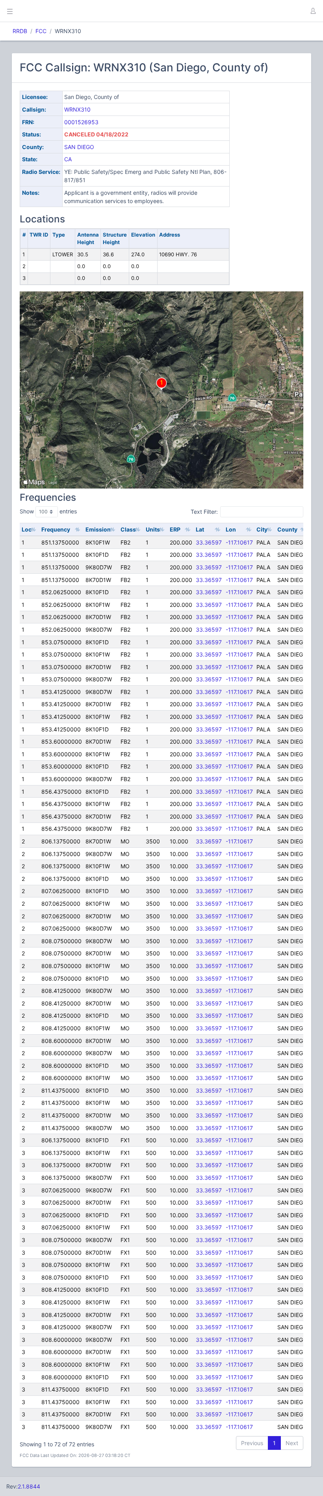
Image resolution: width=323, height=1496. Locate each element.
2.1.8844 (29, 1486)
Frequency (55, 529)
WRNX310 (77, 109)
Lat (200, 529)
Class (128, 529)
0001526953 (81, 122)
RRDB (20, 31)
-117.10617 (239, 542)
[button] (313, 11)
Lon (231, 529)
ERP (175, 529)
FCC (40, 31)
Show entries (48, 511)
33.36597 (209, 542)
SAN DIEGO (79, 147)
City (261, 529)
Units (153, 529)
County (287, 529)
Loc (27, 529)
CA (68, 159)
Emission (98, 529)
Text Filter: (204, 511)
